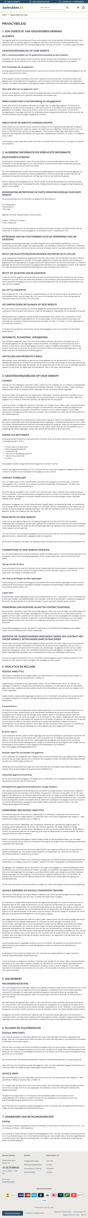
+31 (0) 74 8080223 (10, 1167)
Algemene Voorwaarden (62, 1212)
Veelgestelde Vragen (31, 1161)
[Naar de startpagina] (13, 7)
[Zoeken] (67, 7)
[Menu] (78, 7)
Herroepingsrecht (79, 1212)
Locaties (49, 1172)
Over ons (49, 1161)
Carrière (49, 1165)
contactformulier (8, 1182)
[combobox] (52, 7)
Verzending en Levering (32, 1168)
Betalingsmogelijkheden (33, 1165)
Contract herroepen (12, 1213)
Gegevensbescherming (71, 1215)
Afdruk (83, 1215)
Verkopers (50, 1168)
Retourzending (29, 1172)
